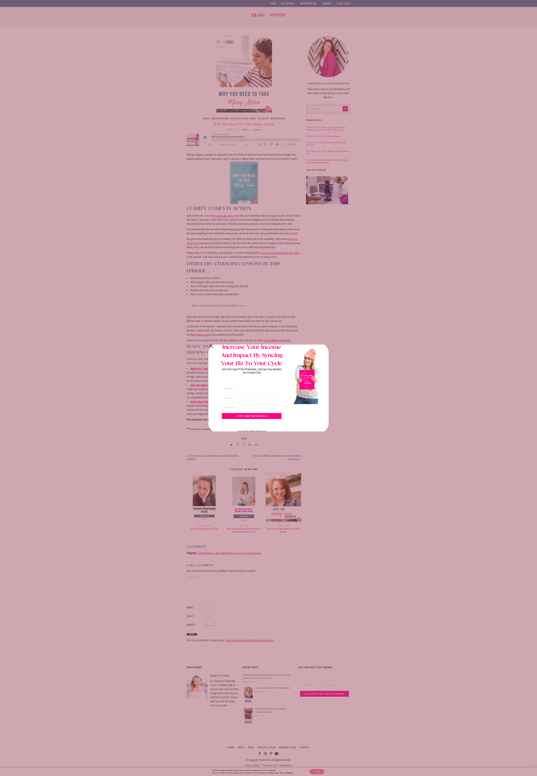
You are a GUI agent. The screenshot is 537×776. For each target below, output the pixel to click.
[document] (268, 388)
